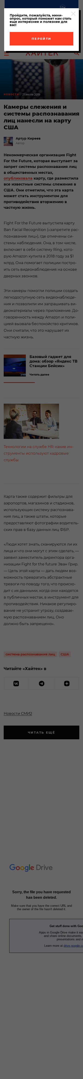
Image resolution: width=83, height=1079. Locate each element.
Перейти (41, 38)
